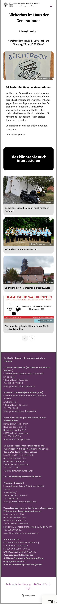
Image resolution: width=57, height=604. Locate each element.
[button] (51, 6)
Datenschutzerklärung (18, 584)
